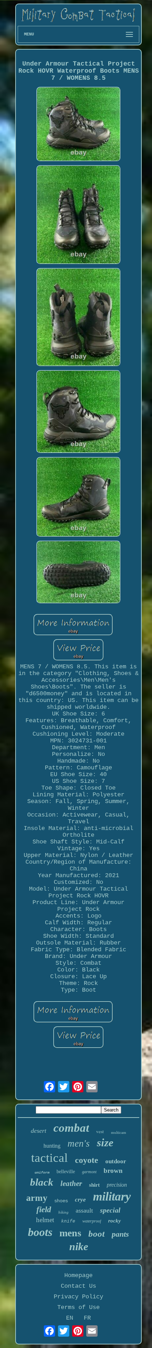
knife (68, 1221)
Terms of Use (78, 1307)
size (105, 1142)
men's (79, 1143)
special (110, 1210)
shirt (94, 1185)
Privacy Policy (78, 1296)
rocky (114, 1221)
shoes (61, 1200)
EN (69, 1318)
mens (70, 1232)
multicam (118, 1132)
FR (87, 1318)
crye (80, 1199)
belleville (66, 1171)
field (43, 1209)
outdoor (115, 1161)
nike (78, 1246)
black (41, 1182)
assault (84, 1210)
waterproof (91, 1221)
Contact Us (78, 1286)
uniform (42, 1173)
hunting (51, 1146)
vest (100, 1131)
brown (113, 1170)
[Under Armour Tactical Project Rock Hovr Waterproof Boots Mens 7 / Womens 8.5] (78, 125)
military (112, 1196)
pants (120, 1234)
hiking (63, 1212)
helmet (45, 1220)
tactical (49, 1158)
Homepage (78, 1275)
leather (71, 1183)
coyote (86, 1160)
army (36, 1198)
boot (96, 1233)
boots (40, 1232)
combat (71, 1127)
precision (117, 1185)
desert (38, 1130)
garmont (89, 1171)
